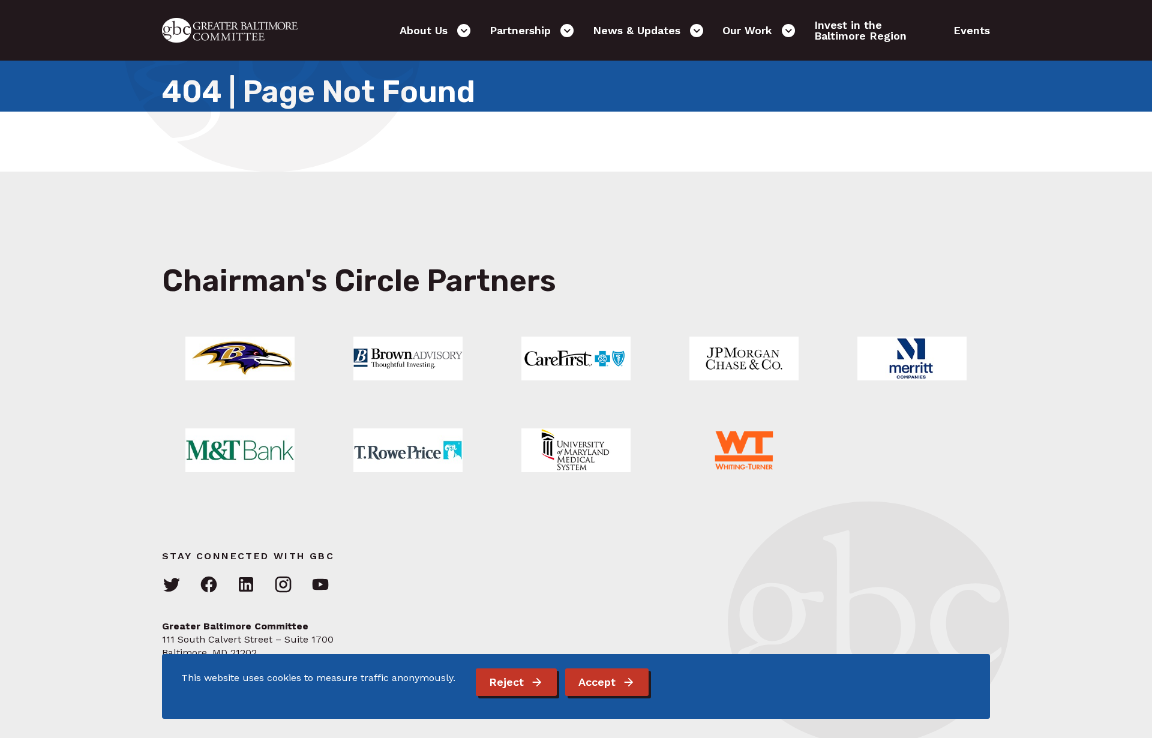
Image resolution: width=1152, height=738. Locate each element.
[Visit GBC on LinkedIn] (246, 585)
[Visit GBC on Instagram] (283, 585)
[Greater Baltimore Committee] (237, 30)
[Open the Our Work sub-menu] (788, 30)
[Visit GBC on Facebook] (208, 585)
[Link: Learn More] (240, 358)
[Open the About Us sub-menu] (463, 30)
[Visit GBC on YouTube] (320, 585)
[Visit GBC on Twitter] (171, 585)
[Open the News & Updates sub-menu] (696, 30)
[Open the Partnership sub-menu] (567, 30)
